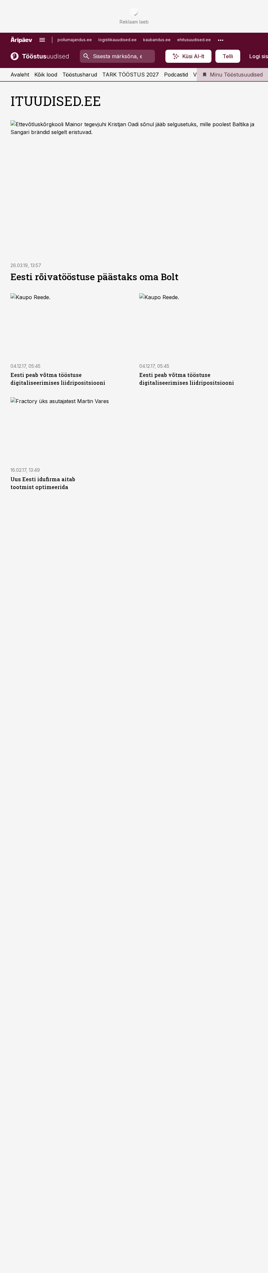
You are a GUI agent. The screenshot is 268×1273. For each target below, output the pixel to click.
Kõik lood (45, 74)
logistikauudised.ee (117, 39)
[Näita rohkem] (220, 39)
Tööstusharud (79, 74)
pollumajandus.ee (75, 39)
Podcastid (176, 74)
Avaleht (19, 74)
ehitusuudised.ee (194, 39)
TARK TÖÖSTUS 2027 (130, 74)
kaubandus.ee (157, 39)
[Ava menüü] (42, 39)
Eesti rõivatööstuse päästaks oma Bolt (94, 277)
